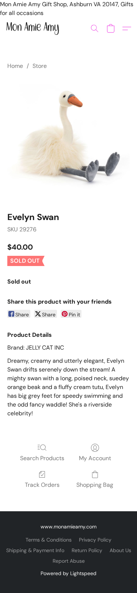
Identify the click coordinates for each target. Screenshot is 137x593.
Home (15, 66)
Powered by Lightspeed (68, 573)
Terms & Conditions (49, 539)
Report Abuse (69, 561)
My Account (95, 458)
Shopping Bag (94, 485)
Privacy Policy (95, 539)
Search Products (42, 458)
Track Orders (42, 485)
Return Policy (87, 550)
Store (40, 66)
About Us (120, 550)
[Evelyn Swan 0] (68, 139)
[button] (34, 28)
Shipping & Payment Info (35, 550)
